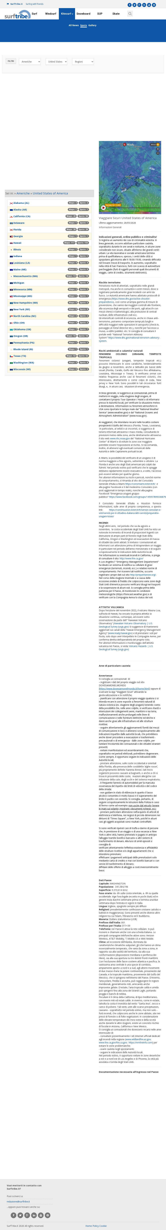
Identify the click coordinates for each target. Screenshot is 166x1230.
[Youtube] (149, 5)
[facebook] (13, 1215)
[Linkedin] (144, 5)
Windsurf (50, 13)
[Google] (139, 5)
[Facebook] (130, 5)
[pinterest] (47, 1215)
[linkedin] (34, 1215)
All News (74, 25)
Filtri (11, 61)
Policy (96, 1225)
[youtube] (41, 1215)
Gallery (92, 25)
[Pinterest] (154, 5)
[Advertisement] (83, 106)
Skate (116, 13)
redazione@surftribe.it (18, 1201)
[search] (129, 12)
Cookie (103, 1225)
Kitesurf (66, 13)
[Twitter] (134, 5)
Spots (83, 25)
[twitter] (20, 1215)
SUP (99, 13)
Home (88, 1225)
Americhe (23, 193)
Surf (34, 13)
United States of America (50, 193)
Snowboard (83, 13)
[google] (27, 1215)
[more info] (17, 12)
